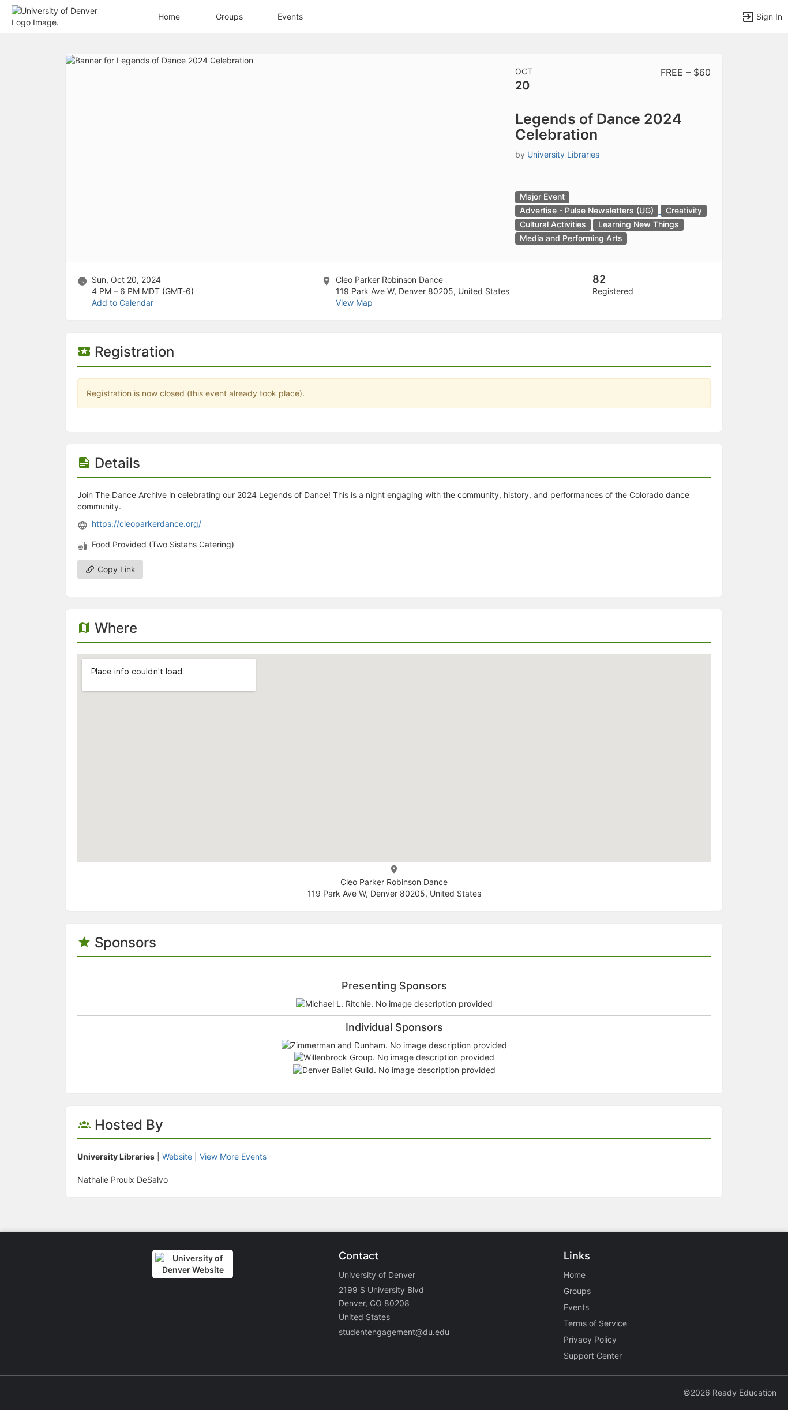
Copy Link (115, 569)
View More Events (233, 1156)
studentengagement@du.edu (394, 1332)
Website (177, 1156)
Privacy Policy (590, 1339)
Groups (229, 16)
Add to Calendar (122, 303)
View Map (354, 303)
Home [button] (169, 16)
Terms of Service (595, 1323)
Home (575, 1275)
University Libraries (563, 154)
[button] (59, 16)
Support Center (593, 1355)
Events (290, 16)
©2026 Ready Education (729, 1392)
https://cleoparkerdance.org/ (146, 523)
